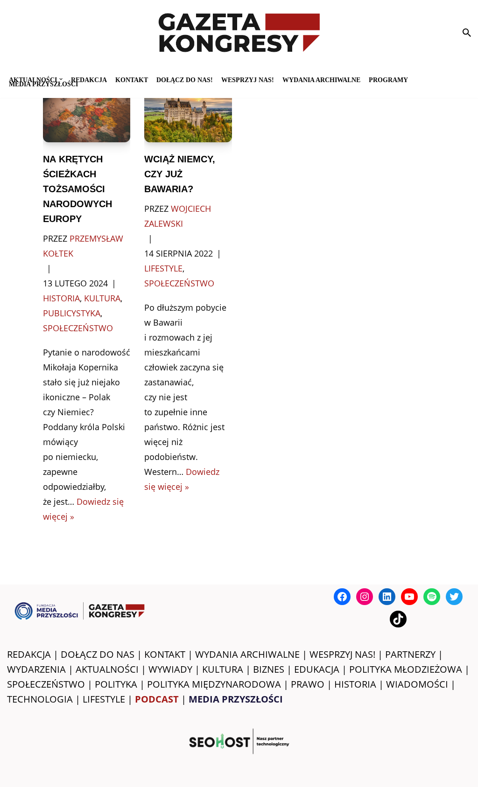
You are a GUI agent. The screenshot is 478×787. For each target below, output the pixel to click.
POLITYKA (116, 684)
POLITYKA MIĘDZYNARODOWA (214, 684)
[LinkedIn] (387, 596)
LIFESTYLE (104, 699)
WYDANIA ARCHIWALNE (247, 654)
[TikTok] (398, 619)
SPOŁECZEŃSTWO (46, 684)
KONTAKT (131, 79)
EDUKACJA (316, 669)
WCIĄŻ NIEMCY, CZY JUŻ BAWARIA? (179, 174)
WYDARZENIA (36, 669)
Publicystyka (71, 313)
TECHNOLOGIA (40, 699)
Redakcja (89, 79)
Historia (61, 298)
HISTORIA (355, 684)
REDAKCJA (29, 654)
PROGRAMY (388, 79)
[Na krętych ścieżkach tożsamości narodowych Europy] (87, 113)
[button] (61, 79)
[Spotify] (431, 596)
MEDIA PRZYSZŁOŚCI (43, 84)
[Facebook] (342, 596)
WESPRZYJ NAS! (342, 654)
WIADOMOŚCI (417, 684)
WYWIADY (170, 669)
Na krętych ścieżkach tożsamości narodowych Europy (77, 189)
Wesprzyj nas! (247, 79)
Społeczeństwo (78, 328)
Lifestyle (163, 268)
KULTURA (222, 669)
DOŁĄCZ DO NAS (97, 654)
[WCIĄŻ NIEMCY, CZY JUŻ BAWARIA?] (188, 113)
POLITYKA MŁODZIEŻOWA (405, 669)
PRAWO (307, 684)
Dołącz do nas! (184, 79)
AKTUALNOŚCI (107, 669)
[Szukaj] (467, 32)
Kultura (102, 298)
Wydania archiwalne (321, 79)
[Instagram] (364, 596)
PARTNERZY (410, 654)
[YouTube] (409, 596)
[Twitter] (454, 596)
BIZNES (268, 669)
